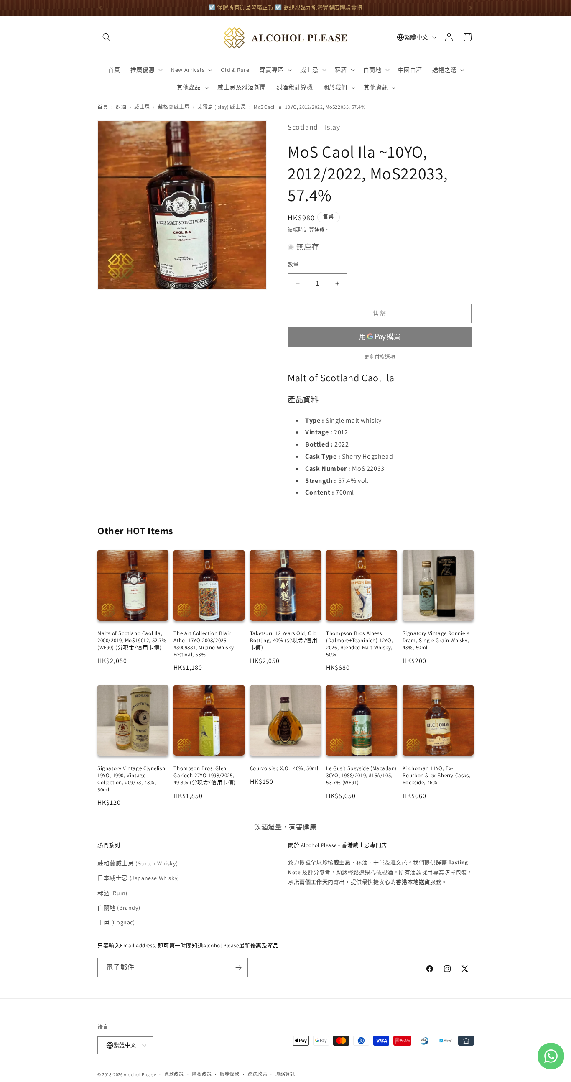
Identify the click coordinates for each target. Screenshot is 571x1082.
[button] (106, 37)
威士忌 (142, 107)
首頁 (102, 107)
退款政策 (174, 1074)
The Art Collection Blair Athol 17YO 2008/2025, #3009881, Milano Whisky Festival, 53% (203, 644)
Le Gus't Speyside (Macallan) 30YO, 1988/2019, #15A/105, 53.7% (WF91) (361, 775)
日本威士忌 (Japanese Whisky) (138, 878)
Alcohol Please (140, 1074)
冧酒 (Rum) (112, 893)
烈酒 (121, 107)
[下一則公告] (470, 8)
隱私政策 (202, 1074)
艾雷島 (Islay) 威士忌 (221, 107)
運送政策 (257, 1074)
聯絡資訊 (285, 1074)
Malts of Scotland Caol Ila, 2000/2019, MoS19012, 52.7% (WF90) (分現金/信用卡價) (132, 640)
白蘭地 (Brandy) (118, 907)
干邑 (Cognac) (116, 922)
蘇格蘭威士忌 (174, 107)
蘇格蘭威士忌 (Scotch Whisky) (137, 863)
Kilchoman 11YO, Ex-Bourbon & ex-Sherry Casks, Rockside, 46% (437, 775)
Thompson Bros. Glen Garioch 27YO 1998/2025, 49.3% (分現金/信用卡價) (204, 775)
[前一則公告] (100, 8)
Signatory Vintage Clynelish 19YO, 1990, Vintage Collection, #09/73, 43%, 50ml (131, 779)
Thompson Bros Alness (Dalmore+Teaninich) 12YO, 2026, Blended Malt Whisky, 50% (359, 644)
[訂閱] (238, 967)
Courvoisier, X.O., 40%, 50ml (284, 768)
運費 (319, 230)
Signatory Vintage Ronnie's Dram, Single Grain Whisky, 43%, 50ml (436, 640)
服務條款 (230, 1074)
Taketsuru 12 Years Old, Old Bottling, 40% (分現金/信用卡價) (284, 640)
